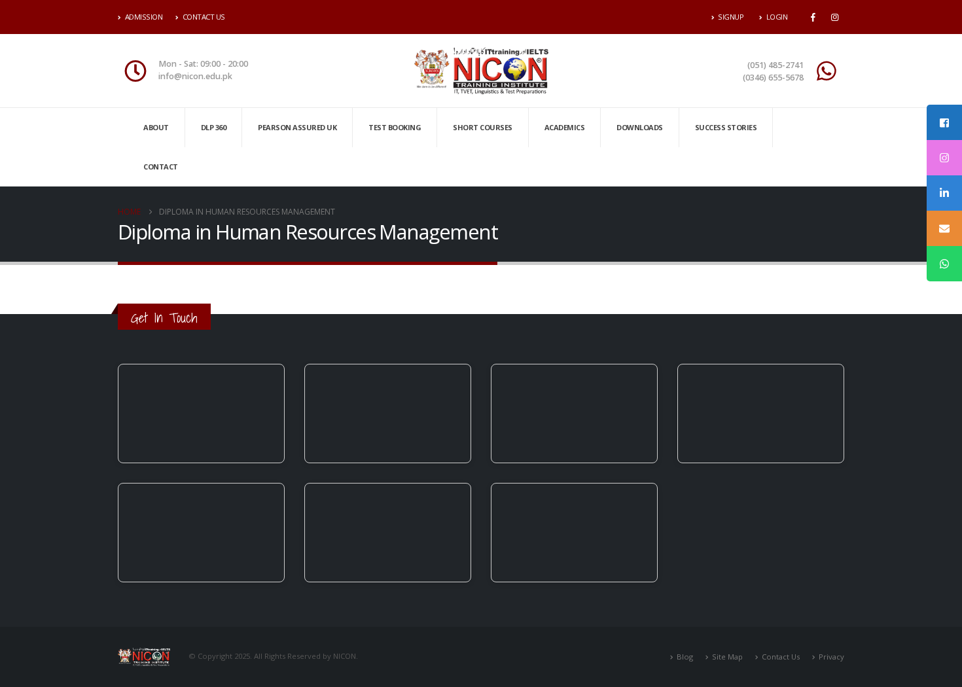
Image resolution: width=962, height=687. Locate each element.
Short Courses (482, 127)
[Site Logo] (481, 70)
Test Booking (394, 127)
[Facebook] (813, 17)
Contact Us (204, 17)
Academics (564, 127)
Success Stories (726, 127)
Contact (160, 166)
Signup (730, 17)
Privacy (831, 656)
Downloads (639, 127)
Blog (685, 656)
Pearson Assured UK (297, 127)
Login (777, 17)
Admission (144, 17)
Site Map (727, 656)
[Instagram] (834, 17)
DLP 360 (213, 127)
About (156, 127)
